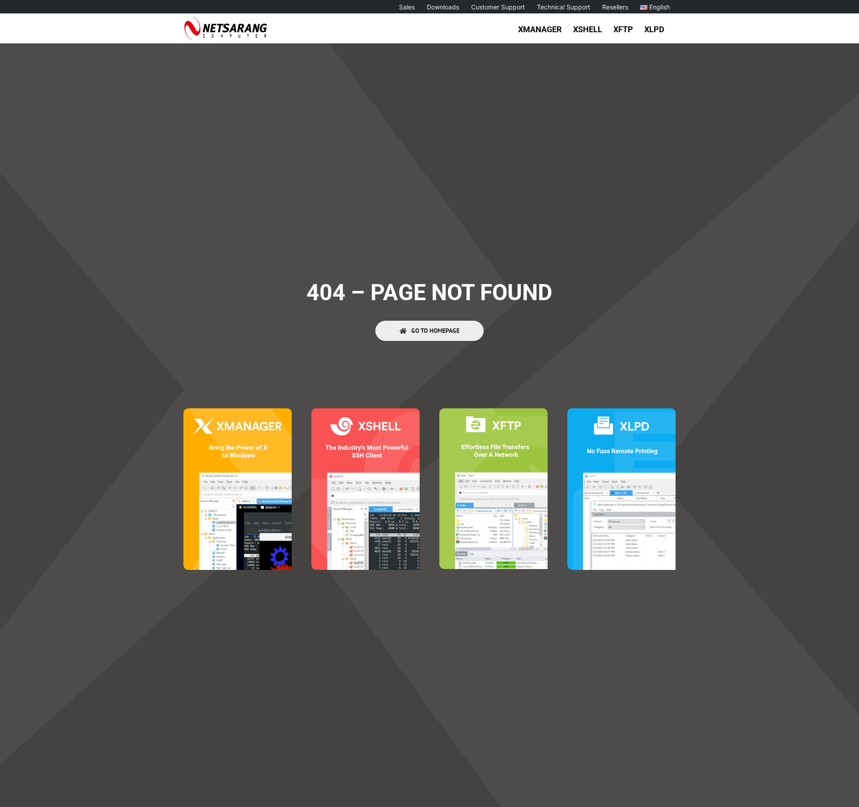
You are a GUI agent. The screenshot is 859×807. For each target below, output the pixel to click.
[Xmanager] (237, 411)
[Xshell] (365, 411)
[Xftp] (493, 411)
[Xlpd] (621, 411)
